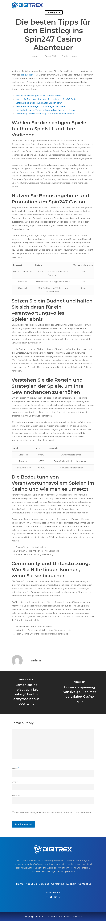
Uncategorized (53, 12)
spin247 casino (28, 75)
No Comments (69, 56)
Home (20, 883)
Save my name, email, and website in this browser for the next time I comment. (52, 812)
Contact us (84, 883)
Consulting (57, 883)
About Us (31, 883)
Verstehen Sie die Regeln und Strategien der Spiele (40, 106)
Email (15, 782)
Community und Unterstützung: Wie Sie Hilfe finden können (45, 113)
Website (16, 795)
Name (15, 768)
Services (44, 883)
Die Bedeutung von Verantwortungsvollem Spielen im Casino (45, 110)
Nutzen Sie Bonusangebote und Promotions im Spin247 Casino (46, 99)
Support (71, 883)
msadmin (34, 56)
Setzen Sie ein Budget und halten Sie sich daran (39, 103)
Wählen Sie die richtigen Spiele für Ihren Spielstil (39, 95)
